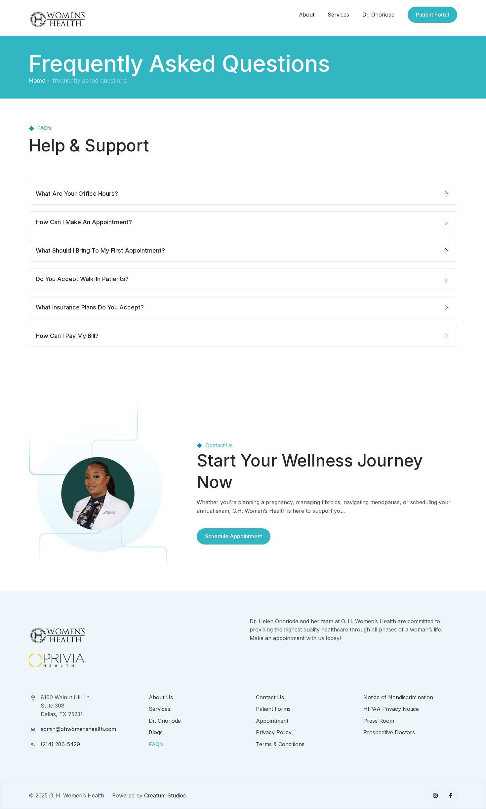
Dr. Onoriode (378, 14)
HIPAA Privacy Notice (391, 709)
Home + (40, 80)
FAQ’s (156, 744)
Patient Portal (432, 14)
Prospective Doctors (389, 732)
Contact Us (270, 697)
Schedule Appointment (233, 536)
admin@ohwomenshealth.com (78, 729)
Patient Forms (273, 709)
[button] (243, 193)
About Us (161, 697)
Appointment (272, 720)
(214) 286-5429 (60, 744)
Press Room (378, 720)
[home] (57, 15)
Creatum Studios (165, 795)
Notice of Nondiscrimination (398, 697)
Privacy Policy (274, 732)
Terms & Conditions (280, 744)
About (306, 14)
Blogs (156, 732)
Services (338, 14)
